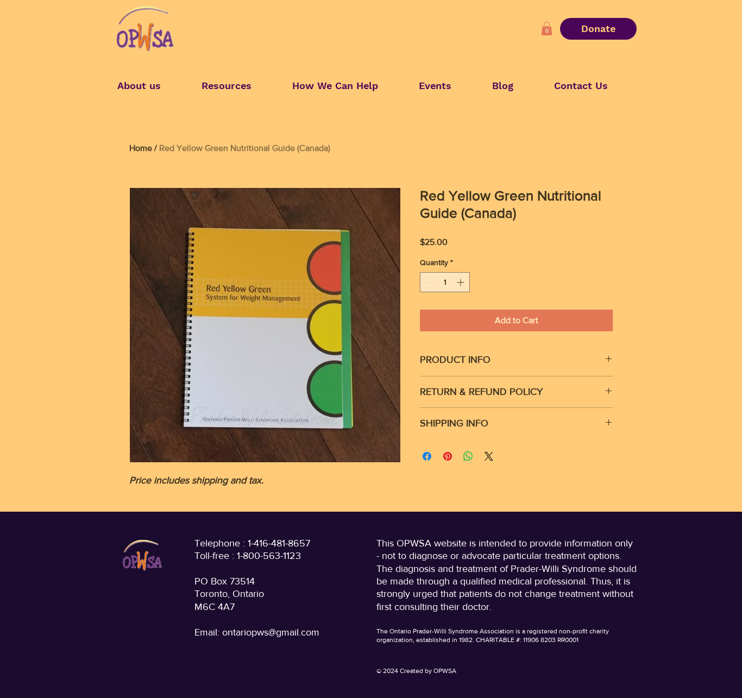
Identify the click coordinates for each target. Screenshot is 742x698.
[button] (546, 28)
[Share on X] (488, 456)
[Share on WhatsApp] (468, 456)
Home (140, 148)
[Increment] (461, 282)
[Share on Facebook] (426, 456)
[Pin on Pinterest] (447, 456)
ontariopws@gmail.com (270, 632)
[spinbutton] (445, 282)
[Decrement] (428, 282)
